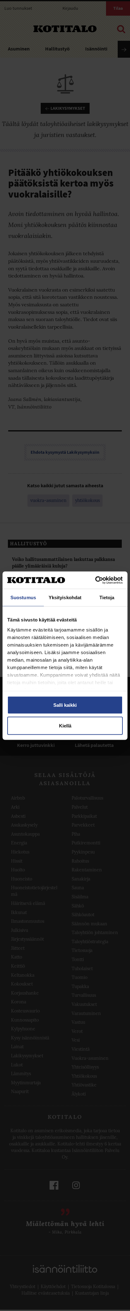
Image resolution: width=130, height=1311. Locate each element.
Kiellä (65, 725)
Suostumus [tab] (23, 597)
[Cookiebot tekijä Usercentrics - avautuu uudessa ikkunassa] (95, 580)
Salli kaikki (65, 705)
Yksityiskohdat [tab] (65, 597)
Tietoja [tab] (107, 597)
